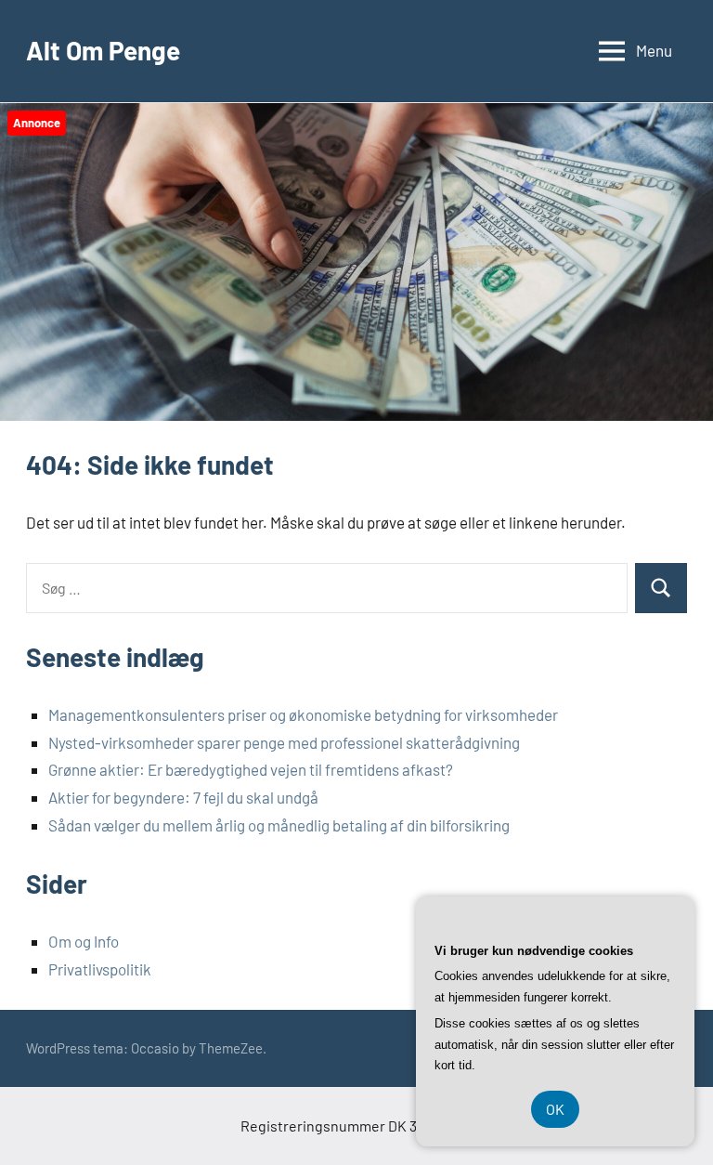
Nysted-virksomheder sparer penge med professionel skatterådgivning (284, 742)
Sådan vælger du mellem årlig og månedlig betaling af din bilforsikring (279, 825)
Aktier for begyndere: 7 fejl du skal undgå (183, 797)
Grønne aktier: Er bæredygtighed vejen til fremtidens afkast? (250, 769)
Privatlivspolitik (99, 969)
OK (555, 1109)
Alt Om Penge (103, 50)
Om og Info (83, 941)
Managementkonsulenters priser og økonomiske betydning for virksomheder (303, 714)
